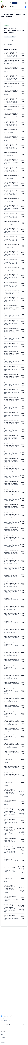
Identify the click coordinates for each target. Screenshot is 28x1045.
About (2, 1040)
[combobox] (13, 1024)
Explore (3, 1037)
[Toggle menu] (25, 3)
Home (2, 1034)
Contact (3, 1042)
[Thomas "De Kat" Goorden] (3, 6)
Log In (21, 3)
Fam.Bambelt (10, 38)
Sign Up (15, 3)
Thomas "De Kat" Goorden (12, 7)
